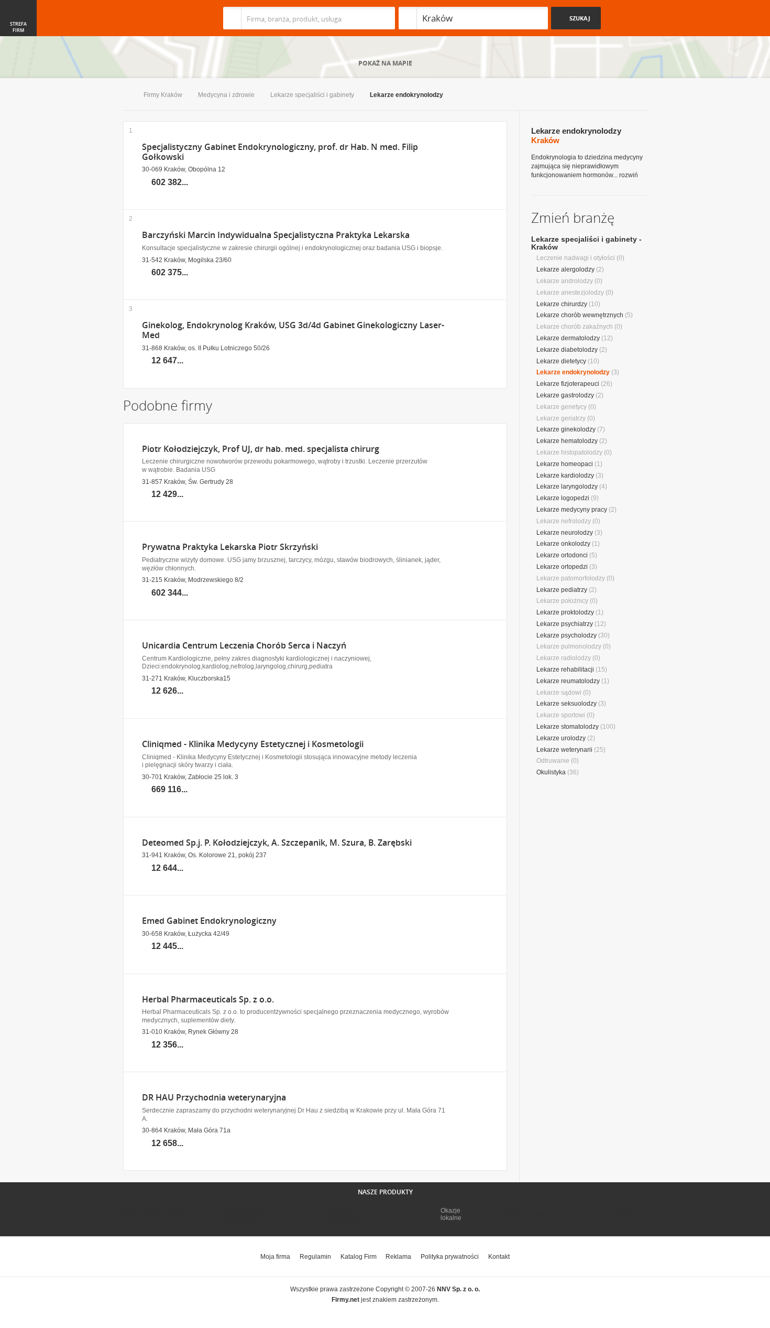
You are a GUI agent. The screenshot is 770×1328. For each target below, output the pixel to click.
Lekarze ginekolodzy (566, 429)
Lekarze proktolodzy (565, 612)
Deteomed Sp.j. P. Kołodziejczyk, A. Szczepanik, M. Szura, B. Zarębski (277, 842)
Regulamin (315, 1256)
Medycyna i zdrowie (226, 95)
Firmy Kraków (163, 95)
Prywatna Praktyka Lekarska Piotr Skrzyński (230, 547)
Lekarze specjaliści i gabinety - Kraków (586, 243)
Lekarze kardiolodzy (565, 475)
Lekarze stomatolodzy (567, 726)
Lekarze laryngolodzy (567, 486)
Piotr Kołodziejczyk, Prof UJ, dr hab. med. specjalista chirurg (260, 449)
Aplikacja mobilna (611, 1214)
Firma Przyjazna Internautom (242, 1214)
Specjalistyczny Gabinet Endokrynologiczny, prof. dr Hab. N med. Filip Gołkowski (280, 152)
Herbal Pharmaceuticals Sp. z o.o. (208, 999)
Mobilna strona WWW (153, 1214)
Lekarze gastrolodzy (565, 395)
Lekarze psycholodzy (566, 635)
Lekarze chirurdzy (561, 304)
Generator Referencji (341, 1214)
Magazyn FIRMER (526, 1214)
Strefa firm (18, 27)
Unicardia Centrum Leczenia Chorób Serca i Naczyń (244, 645)
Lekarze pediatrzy (561, 589)
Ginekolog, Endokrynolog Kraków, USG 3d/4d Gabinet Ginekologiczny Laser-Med (293, 330)
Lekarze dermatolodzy (568, 338)
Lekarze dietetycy (561, 361)
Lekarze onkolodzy (563, 543)
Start (125, 95)
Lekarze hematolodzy (567, 441)
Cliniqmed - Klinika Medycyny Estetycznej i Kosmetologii (253, 744)
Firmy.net (154, 18)
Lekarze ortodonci (562, 555)
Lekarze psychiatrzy (564, 624)
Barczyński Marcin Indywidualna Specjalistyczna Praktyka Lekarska (276, 235)
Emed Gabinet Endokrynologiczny (209, 920)
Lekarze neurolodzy (564, 532)
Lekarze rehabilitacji (565, 669)
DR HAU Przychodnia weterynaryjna (214, 1097)
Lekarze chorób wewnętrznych (579, 315)
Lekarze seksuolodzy (566, 703)
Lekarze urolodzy (561, 738)
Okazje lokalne (451, 1214)
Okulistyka (551, 772)
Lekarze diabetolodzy (567, 349)
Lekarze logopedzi (562, 498)
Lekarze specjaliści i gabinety (312, 95)
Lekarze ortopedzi (562, 566)
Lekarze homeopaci (564, 464)
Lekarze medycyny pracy (571, 509)
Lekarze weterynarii (564, 749)
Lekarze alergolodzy (565, 269)
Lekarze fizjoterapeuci (567, 383)
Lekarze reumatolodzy (568, 681)
